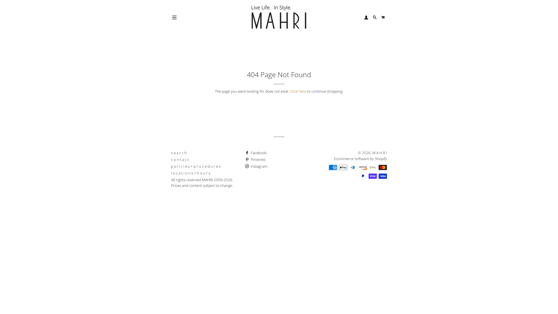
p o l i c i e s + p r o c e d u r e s (196, 166)
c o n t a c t (180, 159)
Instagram (258, 166)
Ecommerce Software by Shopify (360, 158)
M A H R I (379, 152)
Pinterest (258, 159)
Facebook (258, 152)
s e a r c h (179, 152)
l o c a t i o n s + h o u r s (190, 173)
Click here (298, 91)
